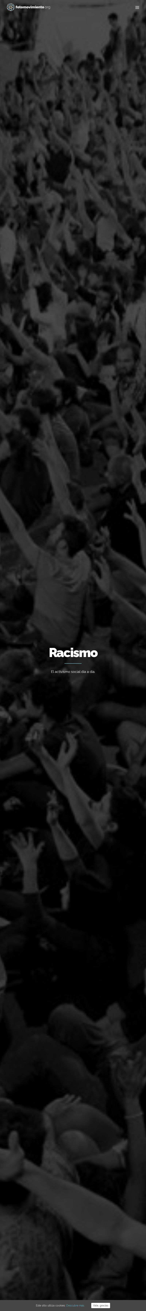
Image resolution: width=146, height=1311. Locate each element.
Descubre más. (75, 1305)
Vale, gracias (100, 1305)
